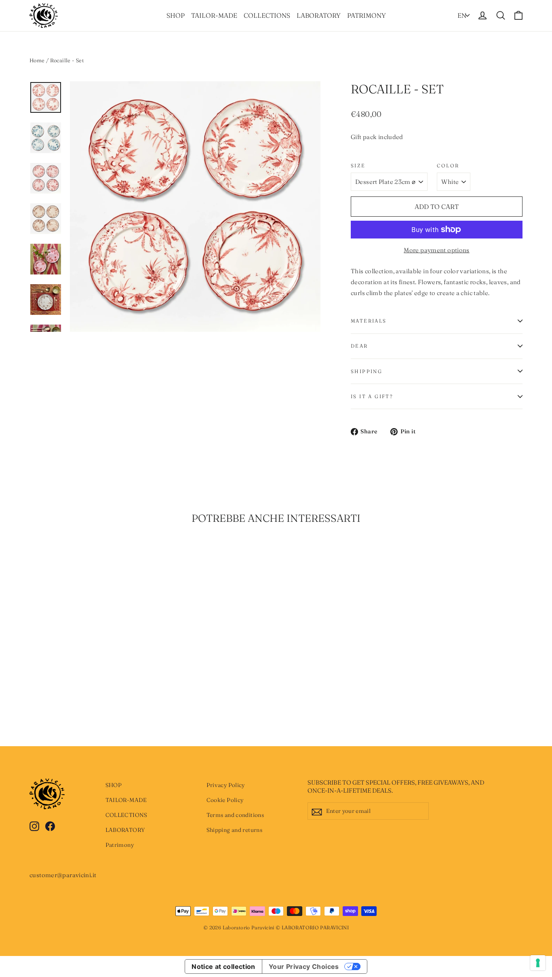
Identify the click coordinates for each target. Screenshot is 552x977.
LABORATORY (319, 15)
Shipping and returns (234, 830)
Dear (359, 346)
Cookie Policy (225, 800)
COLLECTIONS (267, 15)
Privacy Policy (225, 785)
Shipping (366, 371)
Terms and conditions (235, 815)
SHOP (175, 15)
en (461, 15)
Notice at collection (223, 966)
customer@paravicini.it (62, 875)
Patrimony (366, 15)
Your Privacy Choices (304, 966)
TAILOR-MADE (214, 15)
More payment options (437, 250)
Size (358, 165)
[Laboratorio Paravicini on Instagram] (34, 825)
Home (37, 60)
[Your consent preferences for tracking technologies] (538, 963)
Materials (369, 321)
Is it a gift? (372, 396)
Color (448, 165)
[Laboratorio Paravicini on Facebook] (50, 825)
